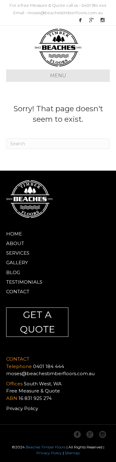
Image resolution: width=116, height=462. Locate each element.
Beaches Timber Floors (46, 447)
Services (17, 253)
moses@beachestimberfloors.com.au (65, 12)
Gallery (17, 262)
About (15, 243)
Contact (17, 292)
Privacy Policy (22, 408)
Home (14, 234)
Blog (13, 272)
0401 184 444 (93, 5)
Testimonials (24, 282)
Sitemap (72, 453)
